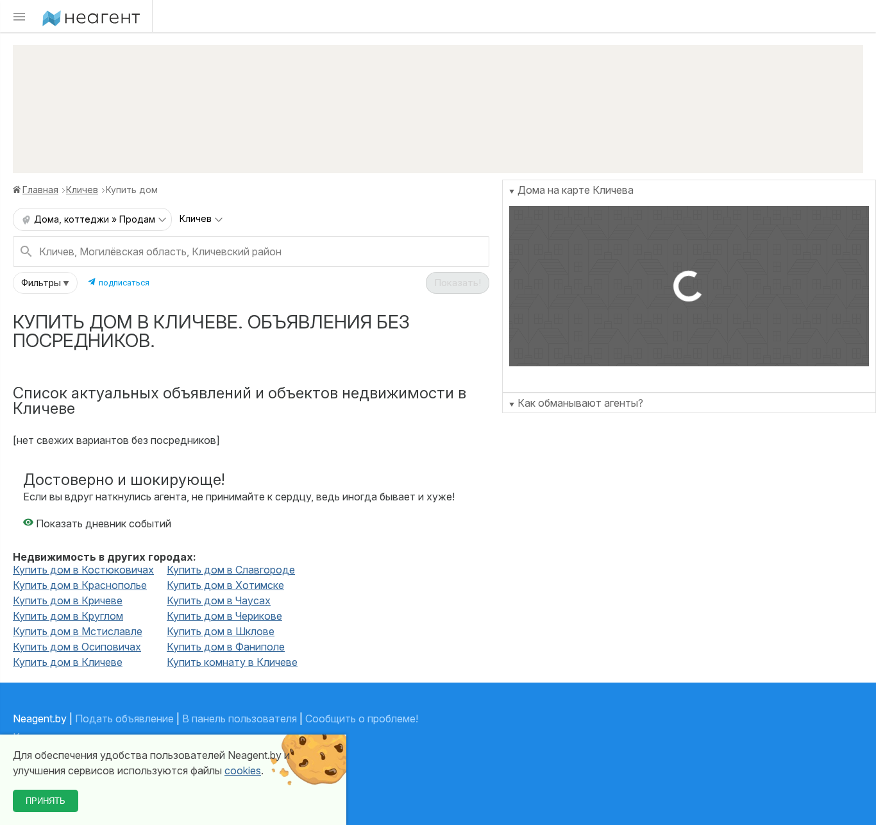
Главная (40, 189)
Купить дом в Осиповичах (77, 646)
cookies (242, 770)
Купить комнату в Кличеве (232, 662)
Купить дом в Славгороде (231, 569)
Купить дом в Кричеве (67, 600)
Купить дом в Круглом (68, 615)
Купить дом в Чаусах (219, 600)
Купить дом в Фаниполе (226, 646)
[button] (45, 283)
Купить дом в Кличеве (67, 662)
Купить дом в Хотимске (225, 585)
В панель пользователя (239, 718)
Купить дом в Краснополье (80, 585)
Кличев (82, 189)
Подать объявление (124, 718)
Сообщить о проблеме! (361, 718)
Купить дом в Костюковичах (83, 569)
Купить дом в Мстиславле (77, 631)
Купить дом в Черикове (224, 615)
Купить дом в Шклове (220, 631)
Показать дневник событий (102, 523)
